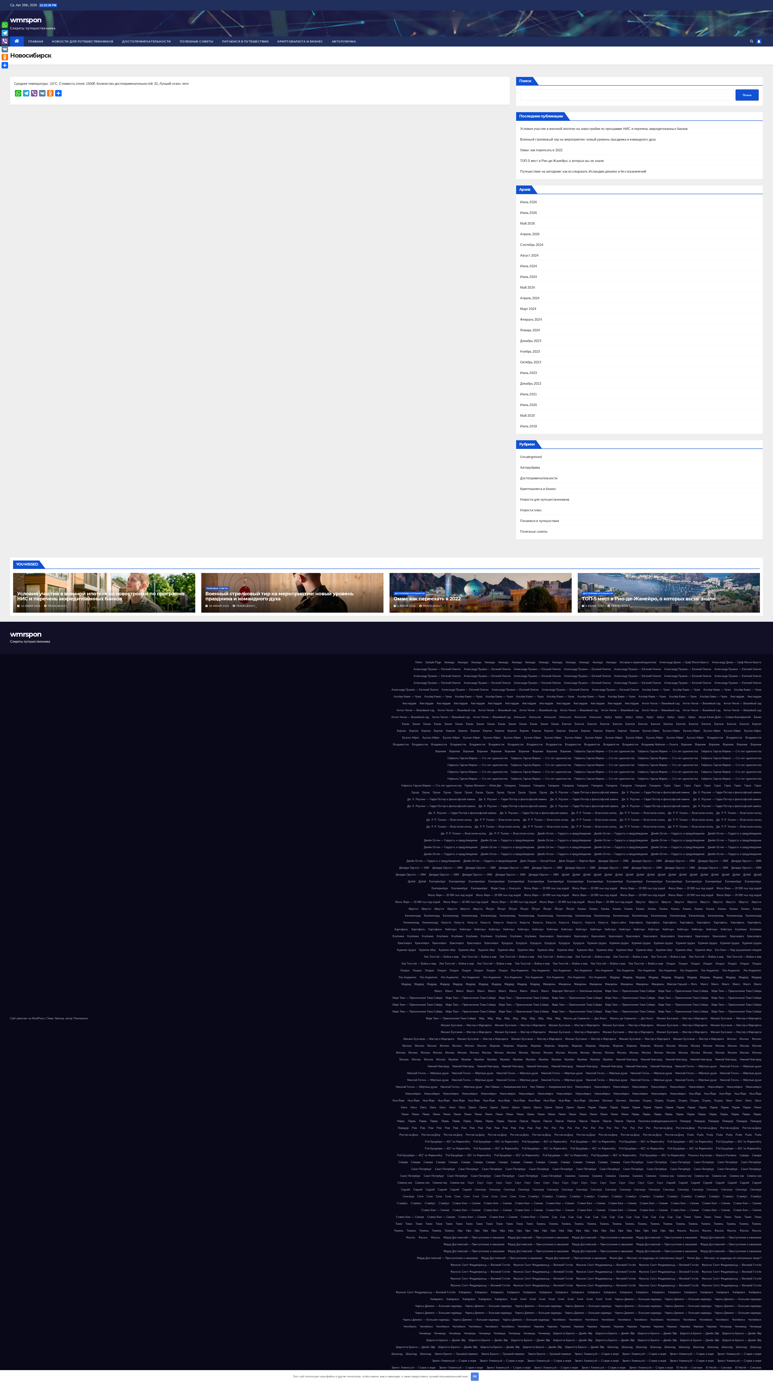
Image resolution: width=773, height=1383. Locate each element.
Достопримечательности (146, 41)
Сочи (420, 1196)
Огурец (647, 1100)
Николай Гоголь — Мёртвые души (696, 1066)
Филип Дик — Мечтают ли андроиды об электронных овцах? (647, 1258)
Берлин (756, 723)
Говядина (510, 785)
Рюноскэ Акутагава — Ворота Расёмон (712, 1155)
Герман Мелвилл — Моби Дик (483, 785)
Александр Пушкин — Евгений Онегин (437, 669)
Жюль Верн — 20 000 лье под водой (546, 888)
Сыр (554, 1216)
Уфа (460, 1230)
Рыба (690, 1134)
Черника (539, 1326)
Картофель (636, 922)
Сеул (471, 1182)
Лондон (670, 963)
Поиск (525, 81)
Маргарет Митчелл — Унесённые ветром (577, 990)
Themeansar (80, 1018)
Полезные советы (196, 41)
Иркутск (640, 901)
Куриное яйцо (427, 949)
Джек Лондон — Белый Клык (538, 860)
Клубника (741, 929)
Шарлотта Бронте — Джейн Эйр (572, 1333)
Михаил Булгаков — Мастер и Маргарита (682, 1018)
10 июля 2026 (31, 606)
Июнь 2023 (528, 373)
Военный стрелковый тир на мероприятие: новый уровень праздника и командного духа (588, 139)
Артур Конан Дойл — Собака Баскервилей (725, 717)
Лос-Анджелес (520, 970)
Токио (687, 1216)
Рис (546, 1127)
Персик (512, 1121)
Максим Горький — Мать (682, 984)
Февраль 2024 (531, 319)
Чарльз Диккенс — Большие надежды (638, 1299)
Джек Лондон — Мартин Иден (577, 860)
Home (418, 662)
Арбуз (608, 717)
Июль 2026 (528, 202)
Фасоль (681, 1230)
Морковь (495, 1045)
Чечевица (726, 1326)
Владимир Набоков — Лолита (660, 744)
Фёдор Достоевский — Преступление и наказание (473, 1237)
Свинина (570, 1175)
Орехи (472, 1107)
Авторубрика (344, 41)
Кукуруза (507, 943)
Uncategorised (531, 457)
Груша (415, 792)
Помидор (685, 1121)
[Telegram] (5, 33)
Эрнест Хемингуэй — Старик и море (597, 1353)
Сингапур (480, 1189)
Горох (667, 785)
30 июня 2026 (219, 606)
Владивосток (715, 737)
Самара (744, 1155)
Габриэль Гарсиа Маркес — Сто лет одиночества (604, 751)
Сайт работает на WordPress (28, 1018)
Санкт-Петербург (633, 1162)
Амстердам (737, 696)
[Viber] (5, 41)
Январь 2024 (530, 330)
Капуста (446, 922)
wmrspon (25, 20)
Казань (582, 908)
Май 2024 (527, 287)
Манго (704, 984)
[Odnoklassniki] (5, 57)
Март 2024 (528, 309)
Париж (592, 1107)
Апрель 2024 (529, 298)
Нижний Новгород (627, 1059)
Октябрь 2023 (530, 362)
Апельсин (520, 717)
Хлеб (514, 1299)
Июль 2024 (528, 266)
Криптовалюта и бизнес (300, 41)
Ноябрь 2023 (530, 351)
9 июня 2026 (406, 606)
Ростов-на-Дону (663, 1127)
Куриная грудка (596, 943)
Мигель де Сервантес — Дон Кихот (585, 1018)
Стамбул (533, 1196)
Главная (35, 41)
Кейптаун (451, 929)
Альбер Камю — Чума (656, 689)
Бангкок (566, 723)
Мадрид (615, 977)
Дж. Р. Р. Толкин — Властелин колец (593, 812)
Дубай (565, 874)
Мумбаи (453, 1059)
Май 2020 (527, 415)
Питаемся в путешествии (245, 41)
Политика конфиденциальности (657, 1121)
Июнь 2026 (528, 212)
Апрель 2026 (529, 234)
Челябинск (559, 1319)
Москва (658, 1045)
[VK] (5, 49)
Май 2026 (527, 223)
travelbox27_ (58, 606)
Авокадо (449, 662)
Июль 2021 (528, 394)
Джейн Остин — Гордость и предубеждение (564, 833)
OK (475, 1376)
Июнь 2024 (528, 277)
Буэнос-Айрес (651, 730)
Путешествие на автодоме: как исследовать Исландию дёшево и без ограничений (583, 171)
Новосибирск (583, 1086)
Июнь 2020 (528, 405)
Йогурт (490, 908)
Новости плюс (531, 510)
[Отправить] (5, 65)
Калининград (413, 915)
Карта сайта (618, 922)
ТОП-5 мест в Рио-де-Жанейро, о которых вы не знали (562, 161)
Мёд (481, 1018)
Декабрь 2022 (530, 383)
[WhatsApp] (5, 25)
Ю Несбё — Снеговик (689, 1367)
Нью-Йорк (695, 1093)
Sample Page (433, 662)
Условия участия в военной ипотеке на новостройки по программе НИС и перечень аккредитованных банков (604, 129)
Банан (757, 717)
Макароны (549, 984)
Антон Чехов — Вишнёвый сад (661, 703)
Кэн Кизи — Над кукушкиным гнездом (738, 949)
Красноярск (546, 936)
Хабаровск (465, 1292)
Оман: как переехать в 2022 (541, 150)
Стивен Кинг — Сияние (467, 1203)
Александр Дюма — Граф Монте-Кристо (684, 662)
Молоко (731, 1038)
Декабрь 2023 (530, 341)
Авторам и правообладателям (638, 662)
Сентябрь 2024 (531, 245)
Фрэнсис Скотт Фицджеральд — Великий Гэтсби (480, 1264)
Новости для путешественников (82, 41)
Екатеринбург (437, 881)
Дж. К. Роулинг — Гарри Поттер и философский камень (584, 792)
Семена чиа (666, 1175)
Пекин (757, 1107)
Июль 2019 (528, 426)
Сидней (670, 1182)
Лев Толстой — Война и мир (441, 956)
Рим (414, 1127)
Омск (729, 1100)
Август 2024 (529, 255)
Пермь (636, 1114)
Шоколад (612, 1347)
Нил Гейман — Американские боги (506, 1086)
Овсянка (594, 1100)
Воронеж (686, 744)
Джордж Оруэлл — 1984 (613, 860)
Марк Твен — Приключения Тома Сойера (630, 990)
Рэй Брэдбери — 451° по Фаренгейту (447, 1141)
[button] (751, 41)
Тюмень (541, 1223)
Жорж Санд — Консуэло (506, 888)
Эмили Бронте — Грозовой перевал (456, 1353)
